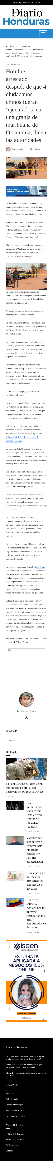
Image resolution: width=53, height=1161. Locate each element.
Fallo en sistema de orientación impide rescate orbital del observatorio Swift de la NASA (24, 787)
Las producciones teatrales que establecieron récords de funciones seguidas (34, 814)
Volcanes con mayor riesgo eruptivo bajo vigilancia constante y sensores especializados (34, 849)
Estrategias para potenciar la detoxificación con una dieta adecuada (35, 880)
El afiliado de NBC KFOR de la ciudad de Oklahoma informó (25, 437)
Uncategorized (13, 64)
